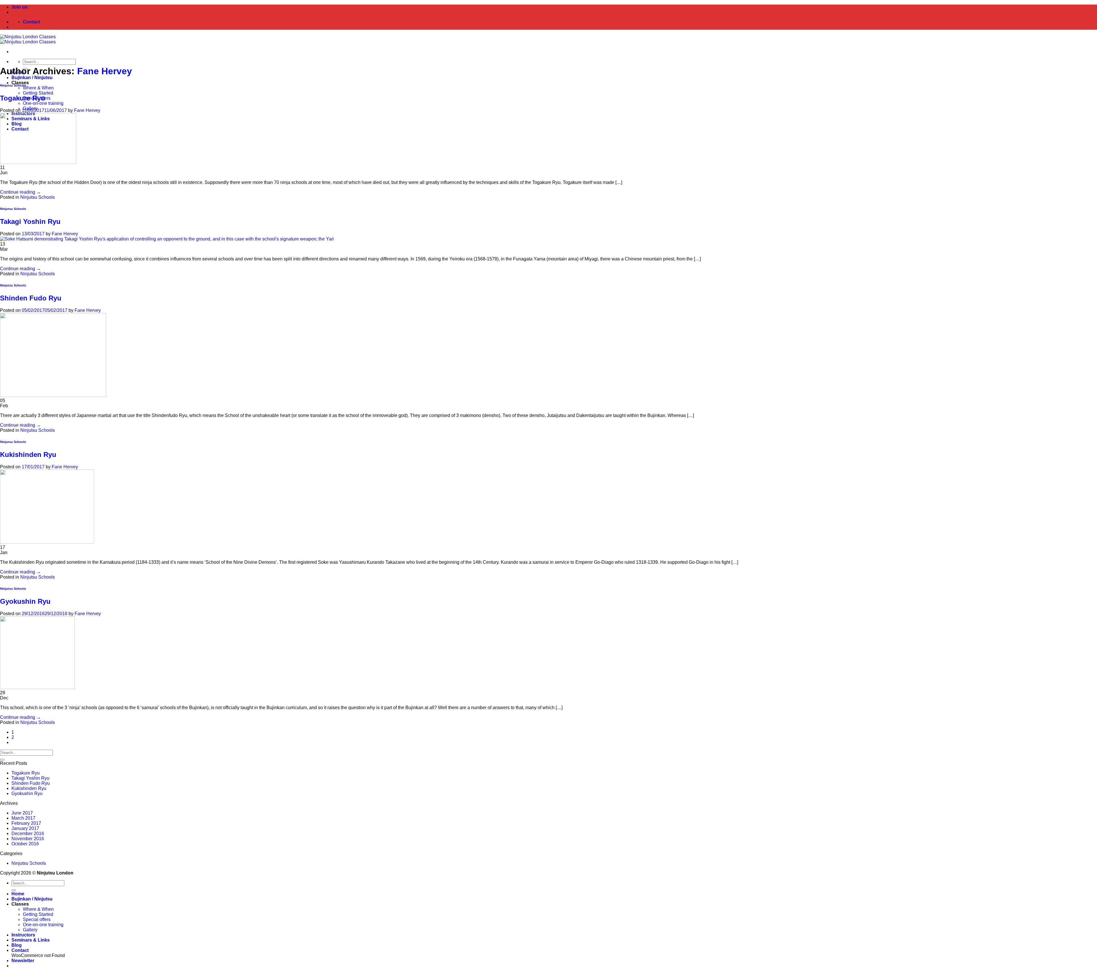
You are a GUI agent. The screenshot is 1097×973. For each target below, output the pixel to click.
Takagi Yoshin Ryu (30, 221)
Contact (20, 950)
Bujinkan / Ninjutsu (32, 77)
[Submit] (2, 760)
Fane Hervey (104, 71)
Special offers (37, 919)
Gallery (30, 929)
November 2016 (27, 838)
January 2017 (25, 828)
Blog (16, 945)
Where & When (38, 87)
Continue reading (20, 192)
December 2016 (27, 833)
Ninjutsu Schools (13, 85)
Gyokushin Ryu (25, 601)
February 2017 (26, 823)
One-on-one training (43, 103)
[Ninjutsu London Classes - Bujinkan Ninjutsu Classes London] (28, 39)
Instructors (23, 934)
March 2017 (23, 818)
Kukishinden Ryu (28, 454)
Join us (19, 7)
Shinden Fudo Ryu (30, 298)
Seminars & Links (30, 940)
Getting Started (38, 93)
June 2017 (22, 813)
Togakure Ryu (22, 98)
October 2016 (25, 843)
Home (17, 893)
